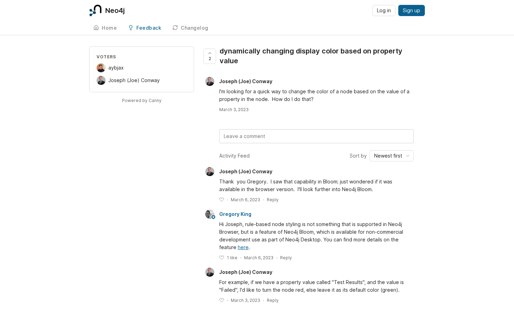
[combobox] (392, 155)
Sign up (411, 10)
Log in (384, 10)
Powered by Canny (142, 100)
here (243, 247)
